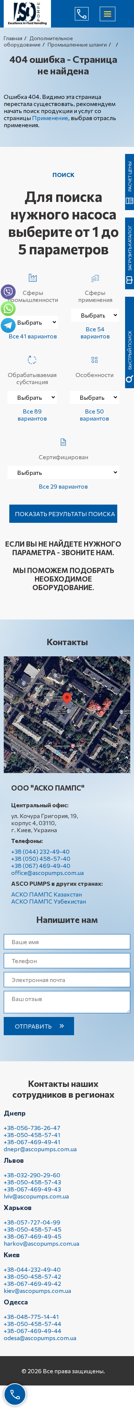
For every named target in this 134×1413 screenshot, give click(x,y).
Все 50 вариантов (94, 415)
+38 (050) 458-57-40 (40, 858)
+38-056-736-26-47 (32, 1127)
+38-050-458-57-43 (32, 1181)
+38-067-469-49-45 (32, 1236)
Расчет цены (129, 176)
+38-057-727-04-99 (32, 1222)
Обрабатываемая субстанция (32, 378)
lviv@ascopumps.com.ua (36, 1196)
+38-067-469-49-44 (32, 1330)
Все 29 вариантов (63, 486)
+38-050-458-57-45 (32, 1229)
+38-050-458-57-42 (32, 1276)
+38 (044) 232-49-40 (40, 851)
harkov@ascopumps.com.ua (41, 1243)
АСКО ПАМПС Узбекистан (48, 901)
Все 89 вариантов (32, 415)
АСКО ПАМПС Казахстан (46, 894)
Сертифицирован (63, 456)
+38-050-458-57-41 (32, 1134)
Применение (50, 117)
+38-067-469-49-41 (32, 1141)
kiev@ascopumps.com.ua (37, 1290)
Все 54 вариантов (95, 332)
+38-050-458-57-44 (32, 1323)
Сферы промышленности (32, 296)
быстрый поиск (129, 350)
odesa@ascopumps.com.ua (40, 1337)
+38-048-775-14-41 (31, 1316)
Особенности (95, 374)
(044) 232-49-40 (87, 13)
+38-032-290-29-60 (32, 1174)
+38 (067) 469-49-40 (40, 865)
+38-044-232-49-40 (32, 1269)
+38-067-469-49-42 (32, 1283)
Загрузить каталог (129, 248)
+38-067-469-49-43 (32, 1188)
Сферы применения (95, 296)
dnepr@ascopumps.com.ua (40, 1148)
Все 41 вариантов (33, 335)
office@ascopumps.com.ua (47, 872)
